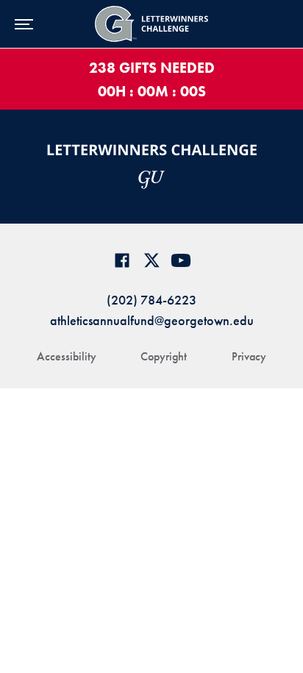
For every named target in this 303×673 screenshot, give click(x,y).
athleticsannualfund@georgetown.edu (152, 320)
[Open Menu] (24, 24)
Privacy (249, 356)
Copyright (163, 356)
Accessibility (66, 356)
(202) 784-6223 (151, 299)
